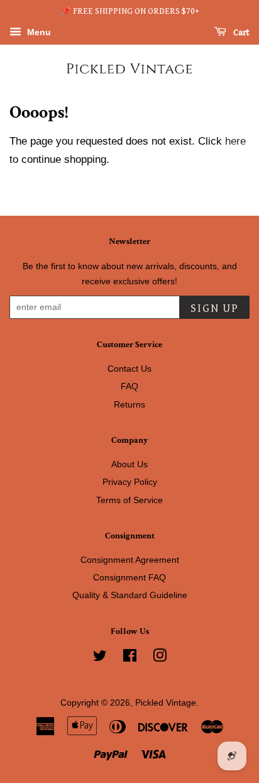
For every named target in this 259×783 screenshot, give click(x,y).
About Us (129, 464)
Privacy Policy (129, 482)
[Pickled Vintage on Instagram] (160, 658)
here (235, 141)
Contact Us (129, 369)
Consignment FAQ (129, 577)
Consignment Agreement (129, 560)
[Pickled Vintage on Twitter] (100, 658)
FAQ (129, 386)
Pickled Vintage (165, 702)
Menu (38, 32)
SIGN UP (214, 308)
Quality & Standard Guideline (129, 595)
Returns (129, 404)
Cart (240, 33)
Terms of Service (129, 500)
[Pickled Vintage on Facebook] (130, 658)
